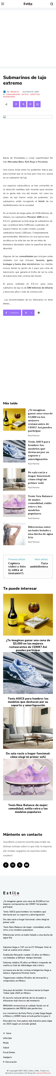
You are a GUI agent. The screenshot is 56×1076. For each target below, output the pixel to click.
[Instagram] (13, 865)
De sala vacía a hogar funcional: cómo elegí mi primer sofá (39, 477)
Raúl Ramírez (34, 435)
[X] (23, 104)
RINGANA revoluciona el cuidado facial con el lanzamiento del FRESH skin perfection (26, 1007)
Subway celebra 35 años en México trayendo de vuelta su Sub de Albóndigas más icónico (27, 964)
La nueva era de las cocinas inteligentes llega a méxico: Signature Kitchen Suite (27, 971)
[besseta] (5, 91)
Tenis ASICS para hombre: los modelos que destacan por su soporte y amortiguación (39, 450)
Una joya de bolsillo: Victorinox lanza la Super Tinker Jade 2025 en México (26, 992)
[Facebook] (16, 104)
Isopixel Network (43, 1073)
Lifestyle (35, 94)
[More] (38, 313)
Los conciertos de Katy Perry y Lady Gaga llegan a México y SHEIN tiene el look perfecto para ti (27, 1015)
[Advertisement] (28, 38)
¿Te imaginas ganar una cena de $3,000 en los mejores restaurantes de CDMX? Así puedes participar (28, 645)
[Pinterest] (30, 104)
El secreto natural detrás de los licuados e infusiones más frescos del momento (24, 999)
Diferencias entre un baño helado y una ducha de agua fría (40, 532)
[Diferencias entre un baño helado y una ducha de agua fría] (14, 534)
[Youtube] (26, 865)
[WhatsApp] (37, 104)
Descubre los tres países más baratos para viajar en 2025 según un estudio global (27, 1022)
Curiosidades (13, 94)
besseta (15, 92)
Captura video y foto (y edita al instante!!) (17, 568)
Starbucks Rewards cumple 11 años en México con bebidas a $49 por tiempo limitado (26, 956)
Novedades (9, 97)
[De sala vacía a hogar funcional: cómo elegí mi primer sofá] (14, 479)
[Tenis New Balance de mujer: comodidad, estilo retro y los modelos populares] (14, 506)
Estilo (25, 94)
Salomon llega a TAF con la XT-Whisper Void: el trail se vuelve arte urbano (27, 948)
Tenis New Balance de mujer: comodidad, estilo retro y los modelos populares (40, 505)
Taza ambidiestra (39, 565)
